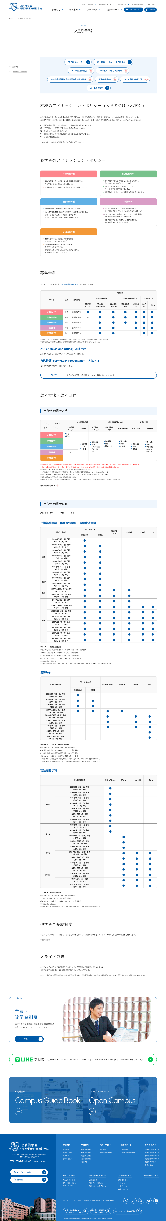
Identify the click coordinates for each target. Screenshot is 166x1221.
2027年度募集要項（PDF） (70, 284)
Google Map (42, 1154)
